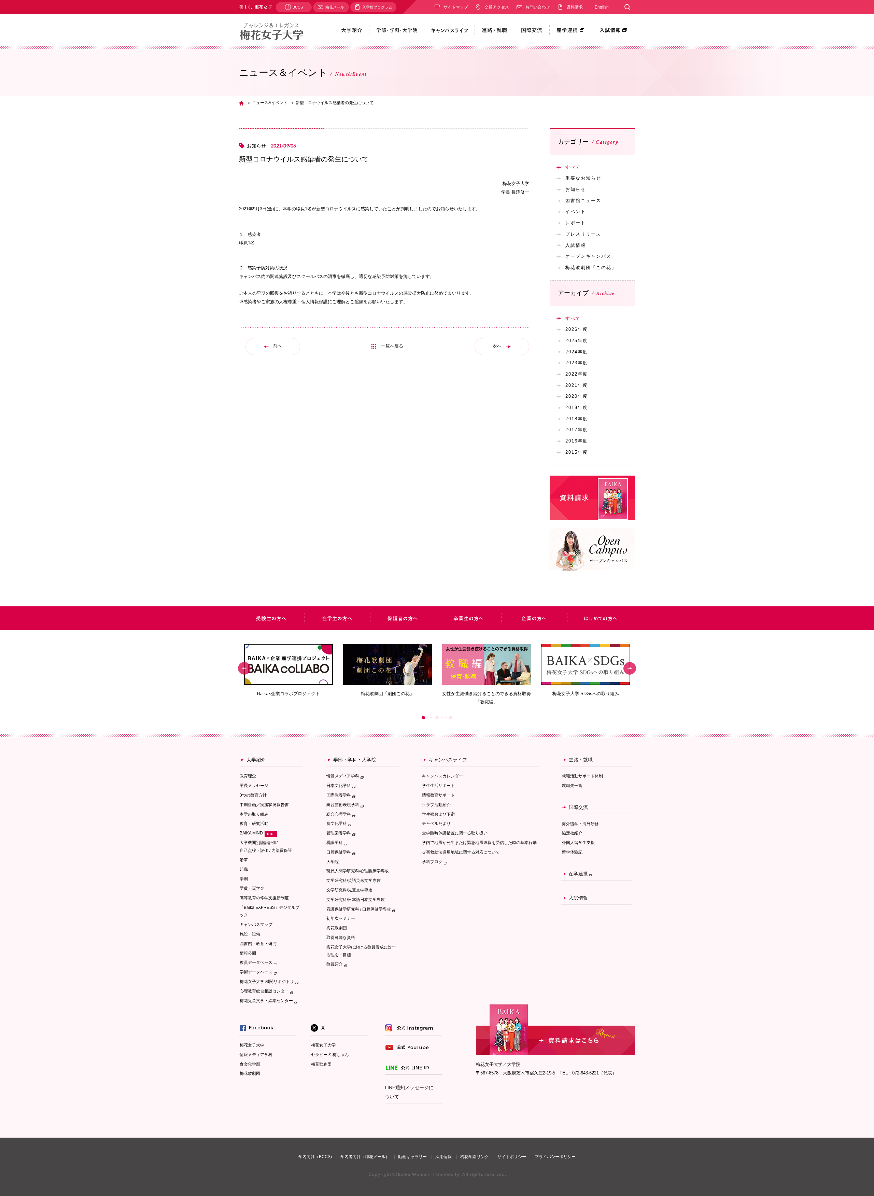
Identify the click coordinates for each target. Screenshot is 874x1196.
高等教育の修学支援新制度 (264, 898)
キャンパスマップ (256, 924)
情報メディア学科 (256, 1054)
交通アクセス (496, 7)
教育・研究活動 (254, 823)
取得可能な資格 (340, 937)
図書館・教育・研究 (258, 943)
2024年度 (576, 351)
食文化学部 (250, 1064)
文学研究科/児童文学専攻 (349, 890)
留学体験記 (572, 852)
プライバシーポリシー (555, 1156)
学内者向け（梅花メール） (365, 1156)
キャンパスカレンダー (442, 776)
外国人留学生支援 (578, 842)
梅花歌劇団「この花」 (591, 267)
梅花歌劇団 (336, 928)
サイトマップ (455, 7)
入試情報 (575, 245)
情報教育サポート (438, 795)
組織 (244, 869)
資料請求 (574, 7)
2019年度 (576, 407)
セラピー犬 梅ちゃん (330, 1054)
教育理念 (248, 776)
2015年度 (576, 452)
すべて (573, 167)
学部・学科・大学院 (354, 759)
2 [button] (437, 717)
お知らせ (575, 189)
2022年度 (576, 374)
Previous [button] (244, 668)
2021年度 (576, 385)
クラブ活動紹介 (436, 804)
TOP (241, 103)
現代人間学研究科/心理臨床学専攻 (357, 871)
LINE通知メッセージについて (409, 1092)
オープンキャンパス (588, 256)
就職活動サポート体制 (582, 776)
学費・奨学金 (252, 888)
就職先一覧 (572, 785)
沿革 (244, 860)
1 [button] (423, 717)
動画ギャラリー (412, 1156)
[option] (288, 670)
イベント (575, 211)
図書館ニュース (583, 200)
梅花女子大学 (252, 1045)
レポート (575, 222)
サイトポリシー (511, 1156)
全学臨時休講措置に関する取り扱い (455, 833)
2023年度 (576, 362)
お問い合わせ (537, 7)
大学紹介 (256, 759)
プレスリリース (583, 234)
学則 (244, 878)
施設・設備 (250, 934)
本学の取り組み (254, 814)
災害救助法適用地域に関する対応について (461, 852)
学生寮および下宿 (438, 814)
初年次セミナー (340, 918)
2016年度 (576, 441)
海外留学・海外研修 (580, 823)
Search (627, 7)
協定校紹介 (572, 833)
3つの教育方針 (253, 795)
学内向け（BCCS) (315, 1156)
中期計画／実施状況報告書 (264, 804)
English (602, 7)
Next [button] (629, 668)
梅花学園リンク (474, 1156)
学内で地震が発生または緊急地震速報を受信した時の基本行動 (479, 842)
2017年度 (576, 429)
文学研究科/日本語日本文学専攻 (355, 899)
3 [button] (450, 717)
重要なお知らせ (583, 178)
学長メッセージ (254, 785)
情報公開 (248, 953)
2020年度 (576, 396)
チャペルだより (436, 823)
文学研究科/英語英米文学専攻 (353, 880)
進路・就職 (581, 759)
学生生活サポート (438, 785)
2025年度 (576, 340)
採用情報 (443, 1156)
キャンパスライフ (448, 759)
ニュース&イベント (269, 102)
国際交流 (578, 807)
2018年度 (576, 418)
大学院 (332, 861)
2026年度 (576, 329)
